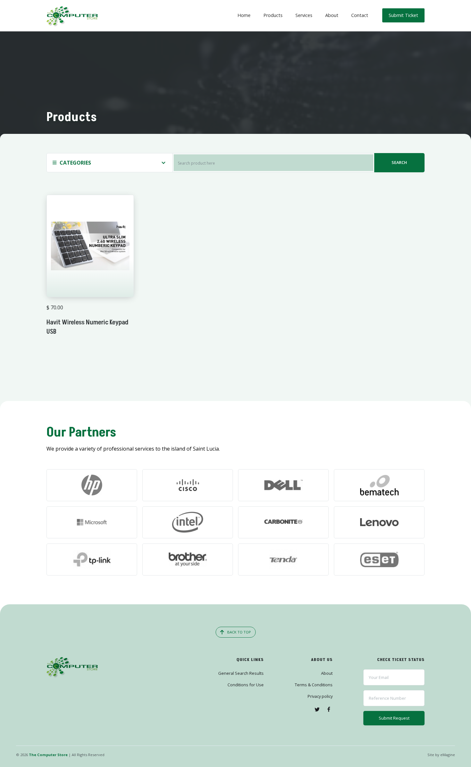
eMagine (447, 754)
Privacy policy (320, 696)
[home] (72, 15)
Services (303, 15)
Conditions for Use (245, 685)
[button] (109, 162)
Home (244, 15)
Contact (359, 15)
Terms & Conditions (314, 685)
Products (273, 15)
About (331, 15)
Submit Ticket (403, 15)
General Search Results (241, 673)
